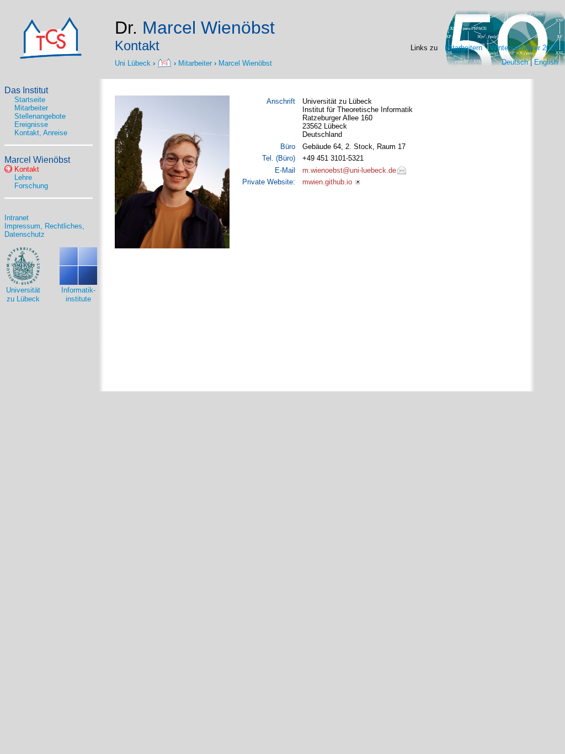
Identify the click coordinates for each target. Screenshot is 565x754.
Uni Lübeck (134, 63)
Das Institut (26, 90)
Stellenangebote (40, 116)
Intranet (16, 218)
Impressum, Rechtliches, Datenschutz (44, 230)
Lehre (23, 177)
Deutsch (515, 62)
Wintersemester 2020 (524, 48)
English (546, 62)
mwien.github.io (327, 182)
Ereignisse (31, 124)
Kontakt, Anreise (40, 133)
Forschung (31, 186)
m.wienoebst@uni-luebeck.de (349, 170)
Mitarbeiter (195, 63)
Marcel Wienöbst (245, 63)
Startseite (29, 99)
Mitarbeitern (463, 48)
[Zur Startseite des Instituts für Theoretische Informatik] (51, 56)
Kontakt (26, 169)
